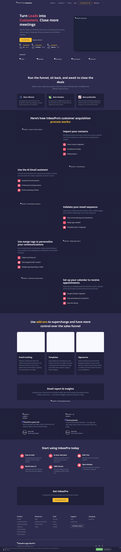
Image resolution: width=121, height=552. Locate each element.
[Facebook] (102, 545)
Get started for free (60, 500)
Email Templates (21, 532)
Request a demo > (38, 40)
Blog (36, 519)
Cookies (55, 527)
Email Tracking (21, 529)
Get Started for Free (85, 3)
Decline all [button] (107, 549)
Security (55, 519)
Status (36, 527)
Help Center (74, 522)
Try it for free (25, 40)
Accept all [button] (99, 549)
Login (75, 3)
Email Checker (39, 524)
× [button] (119, 547)
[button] (31, 549)
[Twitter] (96, 545)
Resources (61, 3)
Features (52, 3)
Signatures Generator (41, 522)
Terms (54, 522)
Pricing (69, 3)
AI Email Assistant (22, 522)
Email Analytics (21, 534)
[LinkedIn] (99, 545)
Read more (57, 548)
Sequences (20, 527)
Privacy (55, 524)
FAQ (72, 519)
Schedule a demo (77, 526)
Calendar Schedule (22, 524)
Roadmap (91, 519)
